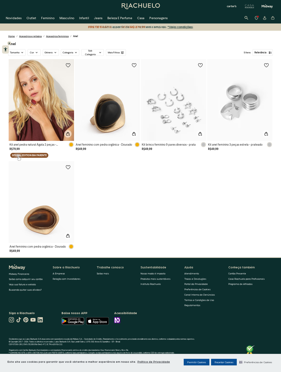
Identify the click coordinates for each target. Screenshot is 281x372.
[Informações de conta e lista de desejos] (264, 18)
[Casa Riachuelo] (249, 6)
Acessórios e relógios (30, 36)
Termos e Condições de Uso (199, 300)
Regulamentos (192, 305)
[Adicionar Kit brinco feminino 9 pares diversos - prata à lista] (200, 65)
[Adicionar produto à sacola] (67, 133)
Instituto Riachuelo (150, 283)
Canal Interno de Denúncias (199, 294)
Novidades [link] (14, 18)
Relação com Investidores (66, 278)
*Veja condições (180, 27)
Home (11, 36)
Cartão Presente (237, 273)
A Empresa (59, 273)
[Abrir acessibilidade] (5, 49)
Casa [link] (141, 18)
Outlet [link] (31, 18)
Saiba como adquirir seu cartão (26, 279)
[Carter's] (232, 6)
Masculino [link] (66, 18)
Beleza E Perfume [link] (119, 18)
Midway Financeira (19, 273)
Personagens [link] (158, 18)
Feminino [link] (47, 18)
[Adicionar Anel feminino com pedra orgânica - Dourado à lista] (134, 65)
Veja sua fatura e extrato (22, 284)
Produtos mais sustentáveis (155, 278)
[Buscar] (246, 18)
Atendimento (191, 273)
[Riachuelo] (140, 6)
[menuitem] (14, 18)
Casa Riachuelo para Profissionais (246, 278)
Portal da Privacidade (196, 283)
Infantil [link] (84, 18)
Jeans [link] (98, 18)
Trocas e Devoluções (195, 278)
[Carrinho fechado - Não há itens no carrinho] (273, 18)
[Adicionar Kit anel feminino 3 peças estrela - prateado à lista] (266, 65)
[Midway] (267, 6)
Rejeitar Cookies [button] (224, 362)
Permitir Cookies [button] (196, 362)
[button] (255, 362)
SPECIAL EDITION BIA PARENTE (29, 155)
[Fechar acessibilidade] (9, 43)
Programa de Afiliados (240, 283)
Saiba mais (103, 273)
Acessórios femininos (57, 36)
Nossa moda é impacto (152, 273)
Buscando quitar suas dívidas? (25, 289)
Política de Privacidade (153, 361)
